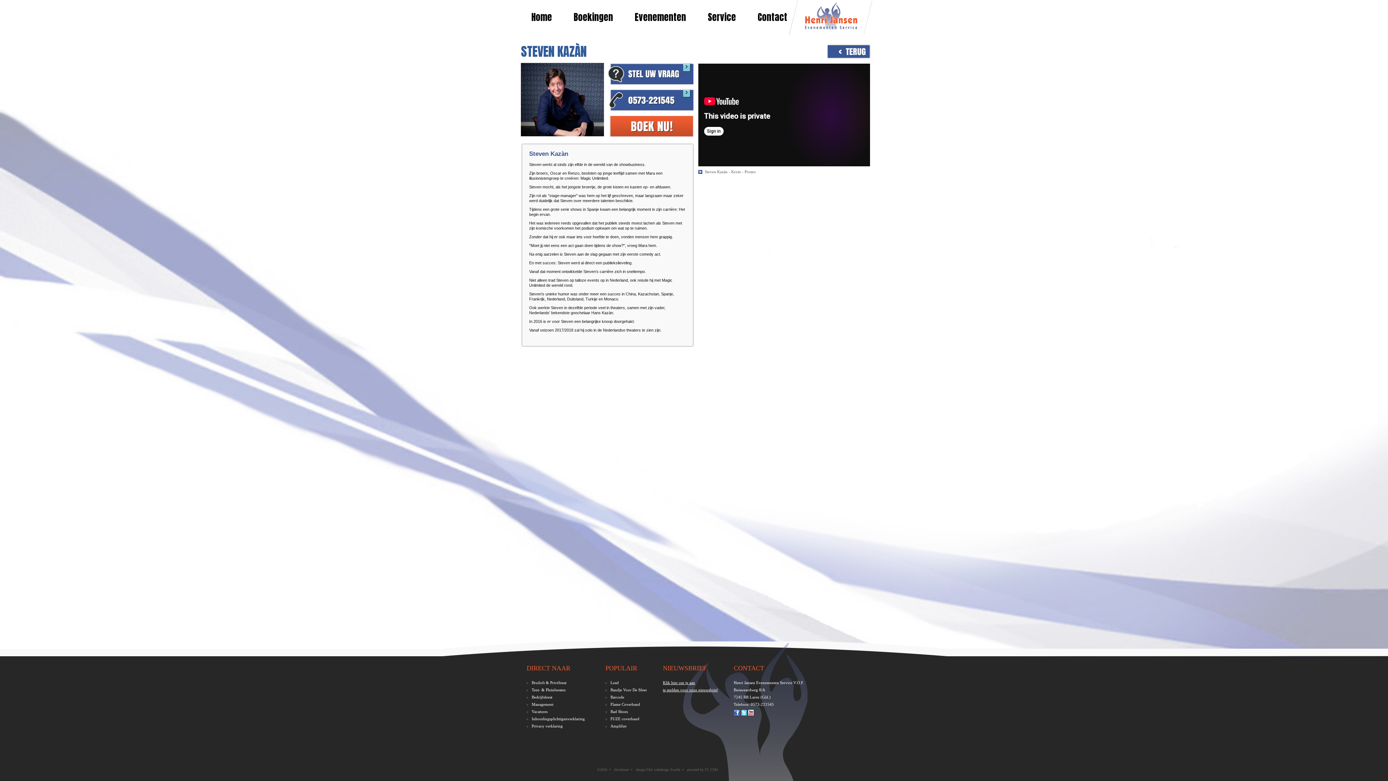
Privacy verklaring (547, 726)
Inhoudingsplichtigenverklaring (558, 719)
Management (542, 704)
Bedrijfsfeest (542, 697)
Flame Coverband (625, 704)
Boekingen (593, 17)
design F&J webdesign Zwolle (658, 770)
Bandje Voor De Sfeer (629, 690)
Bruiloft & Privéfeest (549, 682)
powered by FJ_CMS (702, 770)
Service (722, 17)
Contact (772, 17)
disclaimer (621, 770)
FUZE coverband (625, 719)
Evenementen (660, 17)
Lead (615, 682)
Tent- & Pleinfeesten (549, 690)
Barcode (617, 697)
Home (541, 17)
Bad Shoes (619, 711)
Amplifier (619, 726)
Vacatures (540, 711)
